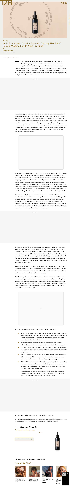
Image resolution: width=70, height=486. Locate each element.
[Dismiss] (68, 473)
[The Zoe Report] (6, 2)
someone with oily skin (24, 173)
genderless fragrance (32, 116)
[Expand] (63, 473)
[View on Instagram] (41, 152)
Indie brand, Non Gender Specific (37, 70)
